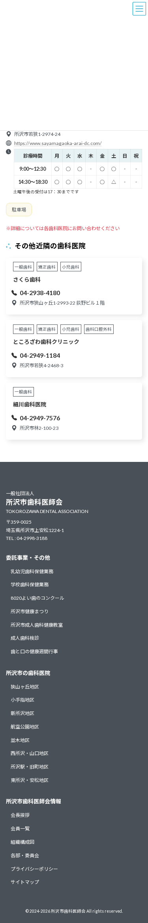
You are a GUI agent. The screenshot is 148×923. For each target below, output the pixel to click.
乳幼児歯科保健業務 (32, 571)
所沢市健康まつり (30, 611)
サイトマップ (25, 882)
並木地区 (20, 740)
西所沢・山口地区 (30, 753)
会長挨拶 (20, 815)
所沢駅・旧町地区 (30, 767)
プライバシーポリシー (34, 869)
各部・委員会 (25, 855)
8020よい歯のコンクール (37, 598)
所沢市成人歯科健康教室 (37, 624)
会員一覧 (20, 828)
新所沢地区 (22, 713)
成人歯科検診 (25, 638)
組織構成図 (22, 842)
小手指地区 (22, 700)
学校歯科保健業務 (30, 584)
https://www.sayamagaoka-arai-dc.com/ (58, 143)
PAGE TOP (136, 887)
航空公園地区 (25, 727)
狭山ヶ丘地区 (25, 686)
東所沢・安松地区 (30, 780)
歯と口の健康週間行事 (34, 651)
